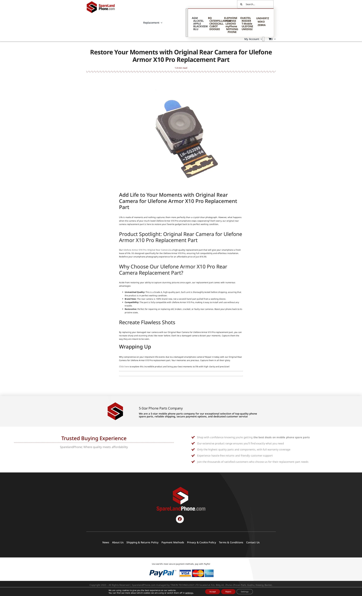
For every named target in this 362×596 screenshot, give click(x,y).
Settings (245, 591)
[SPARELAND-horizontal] (181, 487)
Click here (124, 366)
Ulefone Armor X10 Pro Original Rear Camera (146, 250)
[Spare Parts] (102, 1)
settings (189, 593)
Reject (228, 591)
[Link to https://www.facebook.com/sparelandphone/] (180, 519)
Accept (212, 591)
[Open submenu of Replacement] (187, 22)
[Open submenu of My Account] (263, 39)
